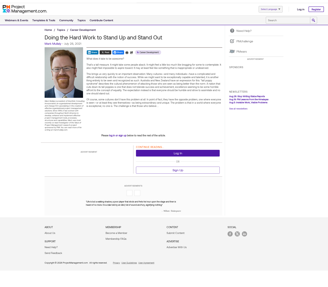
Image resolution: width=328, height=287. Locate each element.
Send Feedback (53, 252)
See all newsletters (238, 108)
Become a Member (116, 232)
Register (316, 9)
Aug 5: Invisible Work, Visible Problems (248, 102)
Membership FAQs (116, 238)
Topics (61, 29)
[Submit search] (313, 20)
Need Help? (51, 247)
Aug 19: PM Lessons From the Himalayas (248, 99)
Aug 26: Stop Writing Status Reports (247, 96)
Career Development (83, 29)
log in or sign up (117, 135)
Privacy (116, 262)
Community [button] (66, 20)
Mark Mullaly (53, 43)
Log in (300, 9)
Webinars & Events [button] (16, 20)
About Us (50, 232)
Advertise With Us (177, 247)
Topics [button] (81, 20)
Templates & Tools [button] (43, 20)
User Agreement (146, 262)
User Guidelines (129, 262)
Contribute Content (101, 20)
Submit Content (175, 232)
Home (48, 29)
